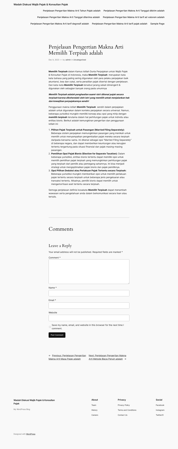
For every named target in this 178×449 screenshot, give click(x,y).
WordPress (30, 434)
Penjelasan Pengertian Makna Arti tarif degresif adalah (59, 23)
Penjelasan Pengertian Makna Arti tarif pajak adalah (119, 23)
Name (53, 287)
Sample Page (157, 23)
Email (52, 300)
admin (68, 60)
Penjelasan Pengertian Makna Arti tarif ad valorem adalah (133, 17)
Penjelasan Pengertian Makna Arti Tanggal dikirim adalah (134, 10)
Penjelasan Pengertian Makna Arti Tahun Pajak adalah (71, 10)
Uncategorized (79, 60)
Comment (55, 257)
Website (53, 312)
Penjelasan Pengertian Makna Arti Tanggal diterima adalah (68, 17)
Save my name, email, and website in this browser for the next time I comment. (88, 327)
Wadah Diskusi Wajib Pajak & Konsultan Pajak (41, 4)
